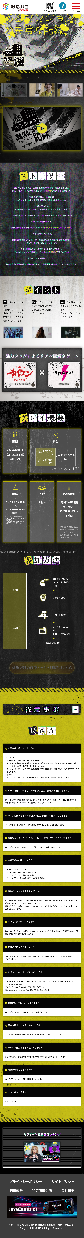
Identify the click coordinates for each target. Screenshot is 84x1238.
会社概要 (67, 1190)
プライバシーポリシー (25, 1181)
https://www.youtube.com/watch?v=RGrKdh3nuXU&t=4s (27, 990)
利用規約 (16, 1190)
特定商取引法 (42, 1190)
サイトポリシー (63, 1181)
